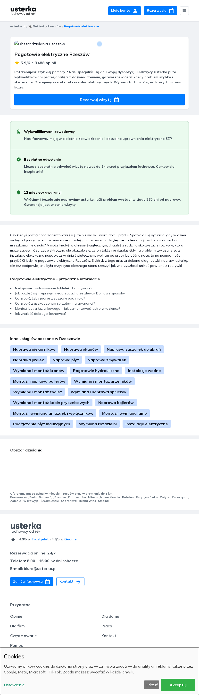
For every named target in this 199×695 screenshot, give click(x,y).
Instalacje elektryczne (146, 423)
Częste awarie (23, 635)
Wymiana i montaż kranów (38, 370)
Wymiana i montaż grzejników (103, 381)
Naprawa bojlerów (116, 402)
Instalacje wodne (144, 370)
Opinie (16, 616)
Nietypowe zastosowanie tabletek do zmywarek (53, 288)
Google (70, 539)
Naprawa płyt (66, 359)
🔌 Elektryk (36, 26)
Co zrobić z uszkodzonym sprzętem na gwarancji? (55, 303)
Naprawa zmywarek (107, 359)
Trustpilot (40, 539)
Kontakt (108, 635)
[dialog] (99, 671)
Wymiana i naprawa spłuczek (98, 391)
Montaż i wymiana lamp (124, 413)
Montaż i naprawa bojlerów (39, 381)
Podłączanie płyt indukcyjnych (41, 423)
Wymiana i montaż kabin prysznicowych (51, 402)
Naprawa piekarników (34, 349)
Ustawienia (14, 684)
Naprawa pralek (28, 359)
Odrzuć (152, 684)
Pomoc (16, 645)
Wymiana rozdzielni (98, 423)
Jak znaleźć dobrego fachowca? (40, 313)
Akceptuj (178, 684)
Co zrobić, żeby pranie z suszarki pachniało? (50, 298)
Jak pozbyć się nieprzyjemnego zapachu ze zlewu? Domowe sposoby (70, 293)
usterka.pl (17, 26)
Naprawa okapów (81, 349)
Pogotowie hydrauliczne (96, 370)
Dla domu (110, 616)
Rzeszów (54, 26)
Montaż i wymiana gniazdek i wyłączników (53, 413)
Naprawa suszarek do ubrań (134, 349)
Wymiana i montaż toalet (37, 391)
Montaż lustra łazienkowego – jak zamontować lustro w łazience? (67, 308)
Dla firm (17, 626)
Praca (106, 626)
